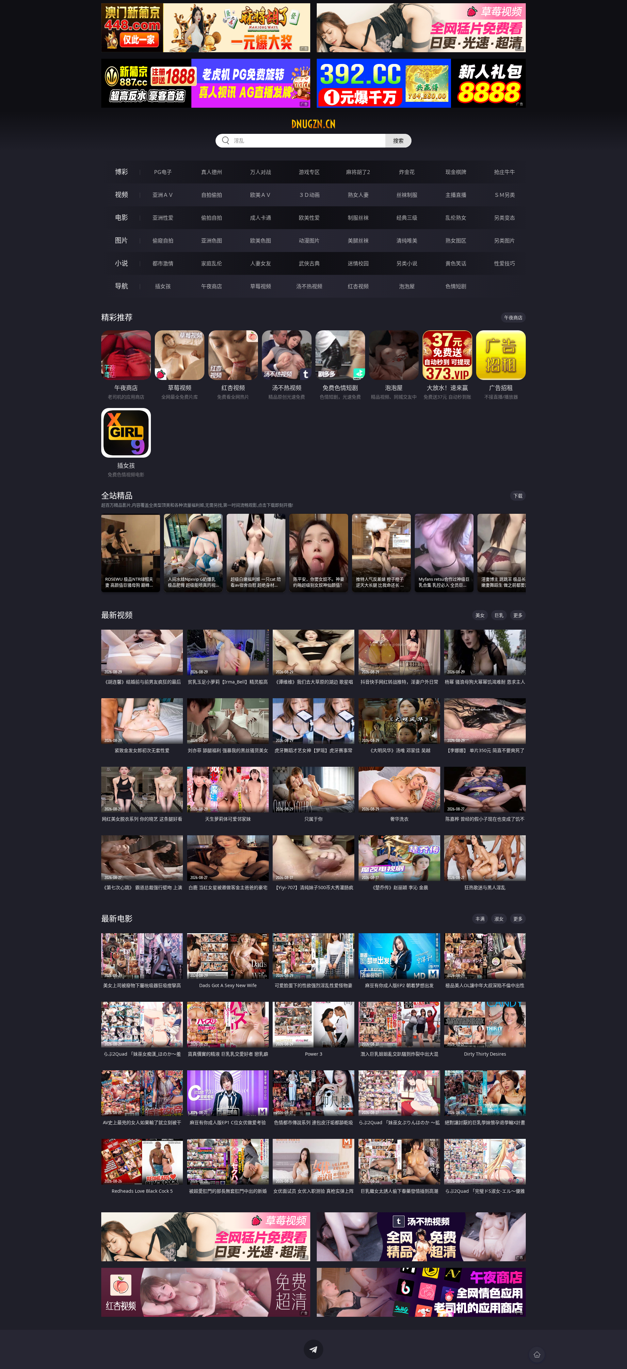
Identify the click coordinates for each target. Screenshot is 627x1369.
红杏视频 (358, 286)
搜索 (398, 140)
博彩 (121, 171)
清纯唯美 (406, 240)
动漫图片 (309, 240)
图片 (121, 240)
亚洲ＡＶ (163, 194)
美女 (480, 615)
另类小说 (406, 263)
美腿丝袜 (358, 240)
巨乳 (499, 615)
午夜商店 (211, 286)
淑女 (499, 919)
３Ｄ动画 (309, 194)
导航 (121, 286)
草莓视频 (260, 286)
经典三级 (406, 217)
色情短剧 (455, 286)
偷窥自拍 (163, 240)
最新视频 (117, 614)
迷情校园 (358, 263)
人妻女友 (260, 263)
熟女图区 (455, 240)
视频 (121, 194)
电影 (121, 217)
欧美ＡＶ (260, 194)
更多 (517, 615)
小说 (121, 263)
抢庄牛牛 (504, 172)
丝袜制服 (406, 194)
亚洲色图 (211, 240)
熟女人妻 (358, 194)
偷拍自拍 (211, 217)
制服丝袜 (358, 217)
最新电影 (117, 918)
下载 (517, 496)
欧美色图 (260, 240)
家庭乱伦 (211, 263)
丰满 (480, 919)
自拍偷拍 (211, 194)
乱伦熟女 (455, 217)
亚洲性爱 (163, 217)
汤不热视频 (309, 286)
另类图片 (504, 240)
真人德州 (211, 172)
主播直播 (455, 194)
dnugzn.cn (313, 124)
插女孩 (163, 286)
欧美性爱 (309, 217)
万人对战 (260, 172)
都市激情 (163, 263)
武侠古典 (309, 263)
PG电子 (163, 172)
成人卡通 (260, 217)
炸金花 (407, 172)
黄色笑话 (455, 263)
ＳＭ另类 (504, 194)
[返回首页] (537, 1354)
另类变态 (504, 217)
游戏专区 (309, 172)
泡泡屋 (407, 286)
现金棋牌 (455, 172)
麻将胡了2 (358, 172)
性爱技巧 (504, 263)
